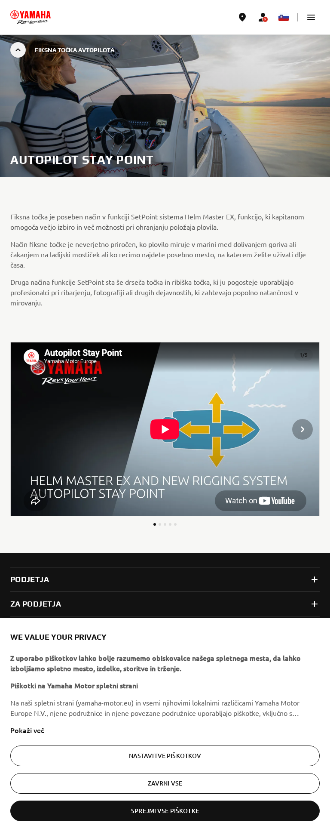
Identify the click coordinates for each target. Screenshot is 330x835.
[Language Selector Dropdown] (283, 17)
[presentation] (165, 429)
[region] (165, 726)
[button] (311, 17)
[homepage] (30, 17)
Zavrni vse (165, 783)
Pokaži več (27, 730)
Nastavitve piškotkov (165, 756)
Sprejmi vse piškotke (165, 811)
